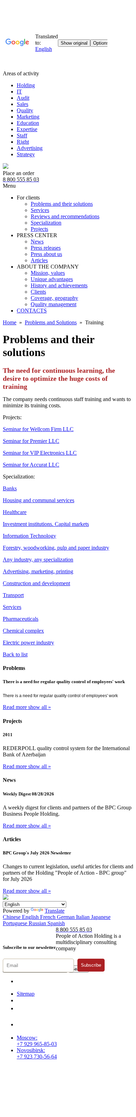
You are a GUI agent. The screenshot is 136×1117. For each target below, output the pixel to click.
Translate (55, 911)
